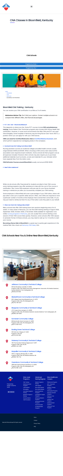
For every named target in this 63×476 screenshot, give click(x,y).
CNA (8, 94)
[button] (31, 6)
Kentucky (9, 96)
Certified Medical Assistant (44, 139)
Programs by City (31, 68)
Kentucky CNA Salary (29, 225)
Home (6, 91)
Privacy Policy (37, 423)
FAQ (35, 426)
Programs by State (31, 64)
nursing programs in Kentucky (17, 214)
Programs (9, 93)
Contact (35, 420)
